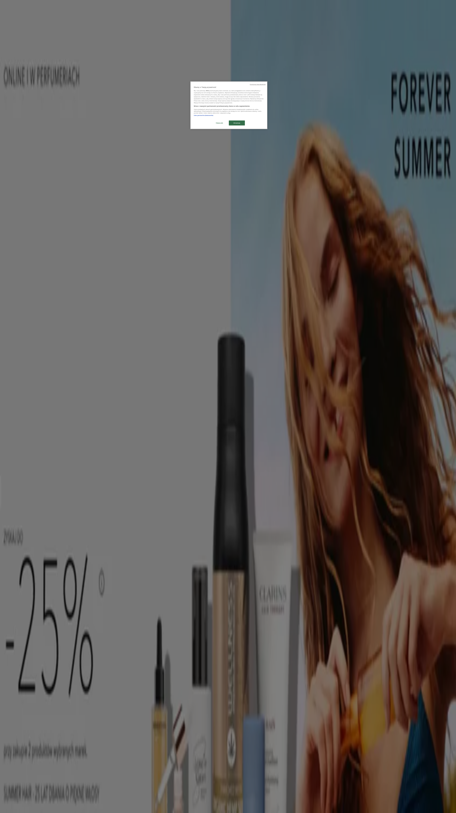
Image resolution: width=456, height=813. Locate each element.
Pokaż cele (219, 123)
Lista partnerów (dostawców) (203, 115)
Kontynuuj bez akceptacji (258, 84)
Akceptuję (236, 123)
